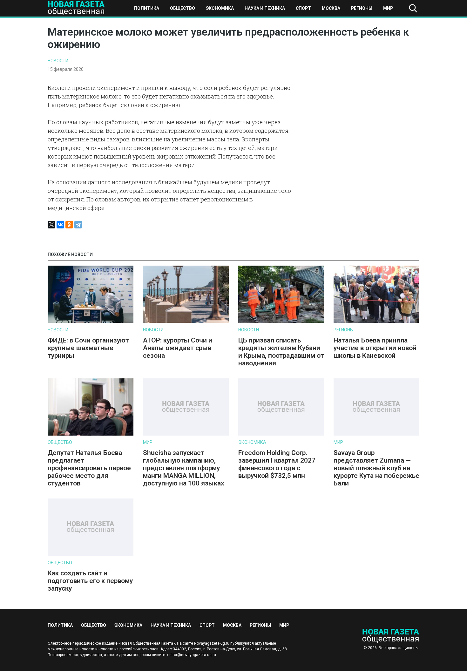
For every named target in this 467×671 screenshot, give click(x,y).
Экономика (220, 8)
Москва (331, 8)
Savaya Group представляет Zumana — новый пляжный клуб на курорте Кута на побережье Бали (376, 468)
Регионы (361, 8)
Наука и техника (265, 8)
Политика (146, 8)
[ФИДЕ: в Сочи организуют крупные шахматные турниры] (90, 321)
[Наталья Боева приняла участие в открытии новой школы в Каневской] (376, 321)
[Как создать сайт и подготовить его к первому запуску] (90, 554)
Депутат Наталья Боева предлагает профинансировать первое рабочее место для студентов (89, 468)
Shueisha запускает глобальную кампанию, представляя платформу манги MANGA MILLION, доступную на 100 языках (184, 468)
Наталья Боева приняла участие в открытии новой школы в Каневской (375, 347)
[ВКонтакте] (60, 224)
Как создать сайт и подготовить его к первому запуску (90, 580)
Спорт (303, 8)
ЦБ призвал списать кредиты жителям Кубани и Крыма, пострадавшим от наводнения (281, 351)
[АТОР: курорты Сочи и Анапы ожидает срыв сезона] (186, 321)
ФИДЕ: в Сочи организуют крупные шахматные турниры (88, 347)
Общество (182, 8)
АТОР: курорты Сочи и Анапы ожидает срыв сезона (177, 347)
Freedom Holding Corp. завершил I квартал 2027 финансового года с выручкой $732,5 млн (276, 464)
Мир (388, 8)
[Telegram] (78, 224)
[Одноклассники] (69, 224)
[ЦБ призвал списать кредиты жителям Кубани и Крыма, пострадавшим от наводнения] (281, 321)
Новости (58, 60)
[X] (51, 224)
